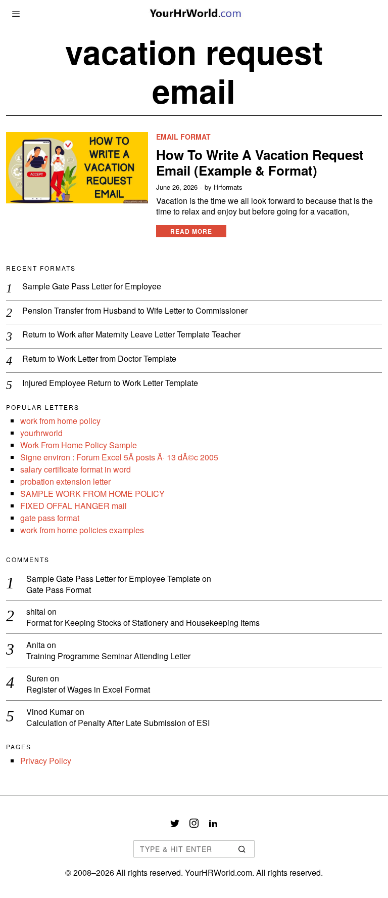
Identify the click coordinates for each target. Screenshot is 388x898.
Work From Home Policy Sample (78, 445)
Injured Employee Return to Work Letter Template (110, 383)
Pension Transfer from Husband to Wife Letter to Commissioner (135, 311)
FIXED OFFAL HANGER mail (73, 505)
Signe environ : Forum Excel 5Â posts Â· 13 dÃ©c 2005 (119, 457)
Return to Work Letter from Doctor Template (99, 359)
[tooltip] (175, 823)
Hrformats (228, 187)
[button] (242, 849)
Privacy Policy (45, 760)
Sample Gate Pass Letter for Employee (91, 286)
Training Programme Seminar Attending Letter (108, 656)
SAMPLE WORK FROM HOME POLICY (92, 493)
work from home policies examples (82, 530)
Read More (191, 231)
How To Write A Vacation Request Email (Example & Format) (260, 162)
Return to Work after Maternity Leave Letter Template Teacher (131, 334)
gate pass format (49, 518)
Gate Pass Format (58, 590)
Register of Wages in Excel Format (88, 690)
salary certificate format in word (75, 469)
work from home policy (60, 420)
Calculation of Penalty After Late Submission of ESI (118, 723)
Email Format (183, 137)
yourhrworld (41, 433)
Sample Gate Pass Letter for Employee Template (113, 578)
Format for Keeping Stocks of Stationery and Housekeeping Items (143, 623)
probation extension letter (65, 481)
